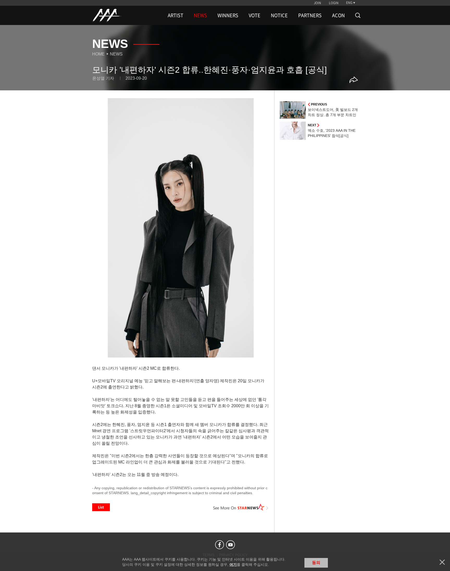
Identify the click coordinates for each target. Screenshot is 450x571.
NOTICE (279, 15)
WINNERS (227, 15)
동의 (316, 562)
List (101, 507)
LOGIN (334, 2)
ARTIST (175, 15)
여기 (233, 564)
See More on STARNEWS (241, 507)
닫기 (442, 562)
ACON (338, 15)
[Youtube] (230, 544)
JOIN (317, 2)
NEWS (200, 15)
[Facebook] (219, 544)
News (116, 54)
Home (98, 54)
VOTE (254, 15)
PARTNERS (310, 15)
